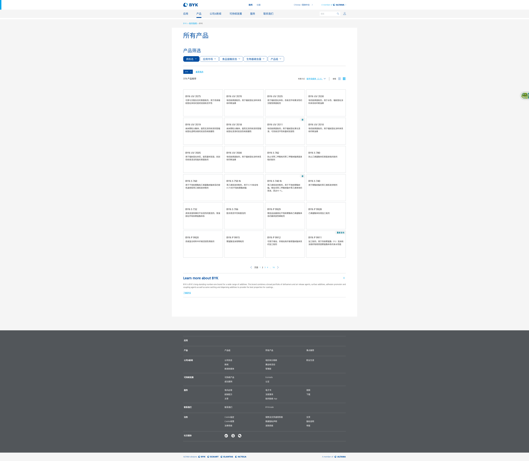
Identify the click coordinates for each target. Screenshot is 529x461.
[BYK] (201, 457)
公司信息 (228, 360)
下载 (308, 394)
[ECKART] (213, 457)
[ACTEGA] (240, 457)
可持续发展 (189, 377)
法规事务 (269, 394)
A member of (327, 5)
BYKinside (269, 407)
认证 (267, 381)
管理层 (268, 369)
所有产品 (269, 350)
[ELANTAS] (227, 457)
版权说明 (310, 421)
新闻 (226, 364)
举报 (308, 425)
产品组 (227, 350)
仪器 (259, 5)
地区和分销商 (271, 360)
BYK (185, 23)
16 (273, 267)
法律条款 (228, 425)
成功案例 (228, 381)
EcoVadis (269, 377)
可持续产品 (229, 377)
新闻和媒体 (229, 369)
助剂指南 (193, 23)
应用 (186, 340)
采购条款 (269, 425)
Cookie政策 (229, 421)
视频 (308, 390)
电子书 (268, 390)
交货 (308, 417)
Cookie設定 (229, 417)
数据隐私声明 (271, 421)
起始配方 (228, 394)
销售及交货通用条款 (274, 417)
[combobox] (213, 112)
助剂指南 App (271, 398)
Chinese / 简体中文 (302, 5)
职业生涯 (310, 360)
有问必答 (228, 390)
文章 (226, 398)
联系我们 (228, 407)
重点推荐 (310, 350)
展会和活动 (270, 364)
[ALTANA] (340, 457)
